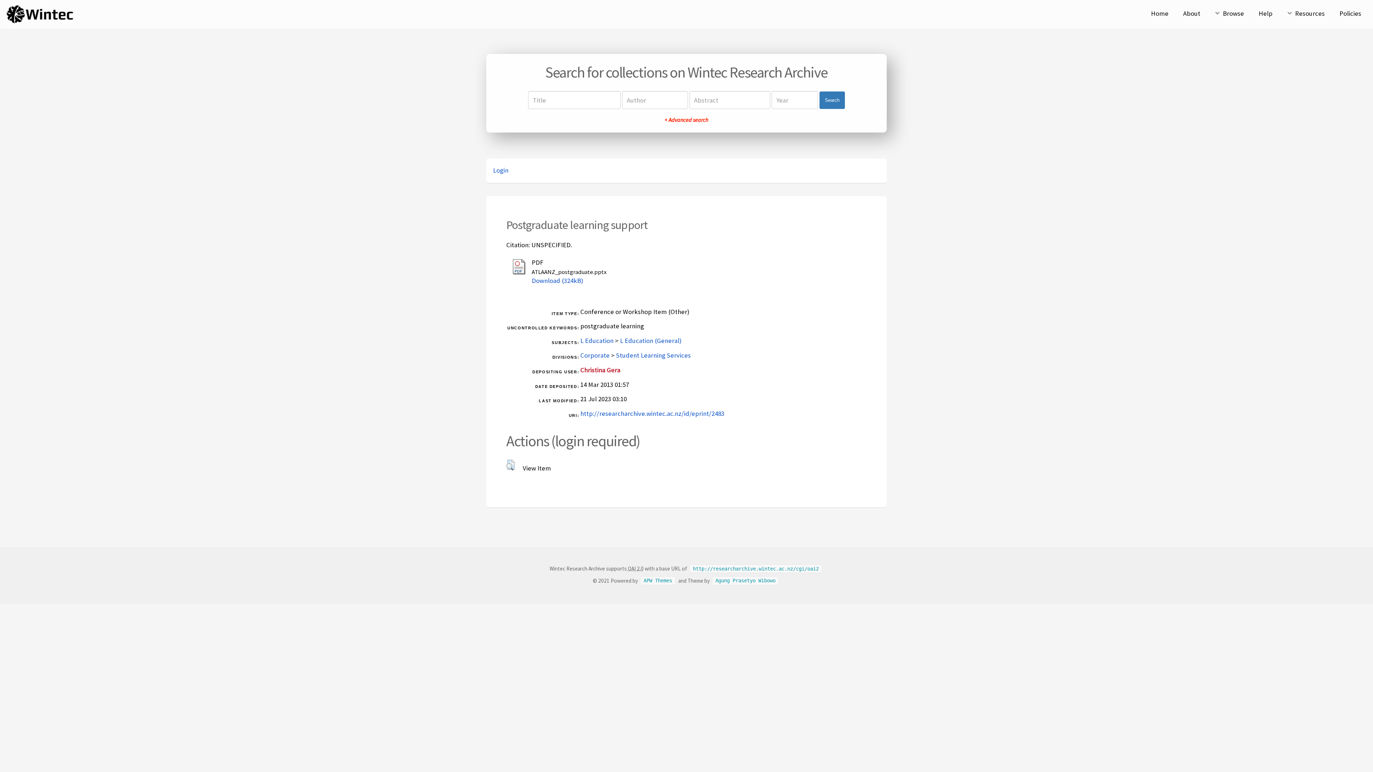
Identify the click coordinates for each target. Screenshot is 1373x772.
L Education (597, 341)
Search (832, 100)
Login (500, 170)
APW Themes (658, 581)
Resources (1310, 13)
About (1191, 13)
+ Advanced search (686, 119)
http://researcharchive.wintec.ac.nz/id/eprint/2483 (652, 413)
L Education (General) (650, 341)
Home (1159, 13)
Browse (1233, 13)
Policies (1350, 13)
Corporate (595, 355)
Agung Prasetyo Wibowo (745, 581)
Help (1266, 13)
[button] (510, 465)
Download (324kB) (557, 281)
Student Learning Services (653, 355)
